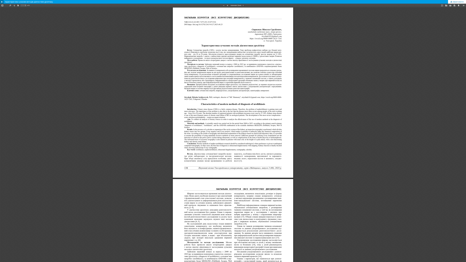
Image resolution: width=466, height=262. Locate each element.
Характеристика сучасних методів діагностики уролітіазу (29, 2)
